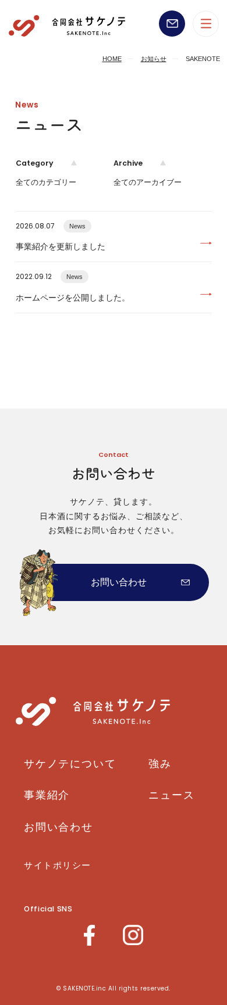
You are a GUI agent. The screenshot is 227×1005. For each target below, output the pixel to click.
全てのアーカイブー (148, 182)
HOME (112, 58)
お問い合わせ (119, 582)
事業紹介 (47, 795)
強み (160, 764)
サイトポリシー (57, 865)
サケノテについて (70, 764)
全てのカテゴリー (46, 182)
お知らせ (153, 58)
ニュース (171, 795)
